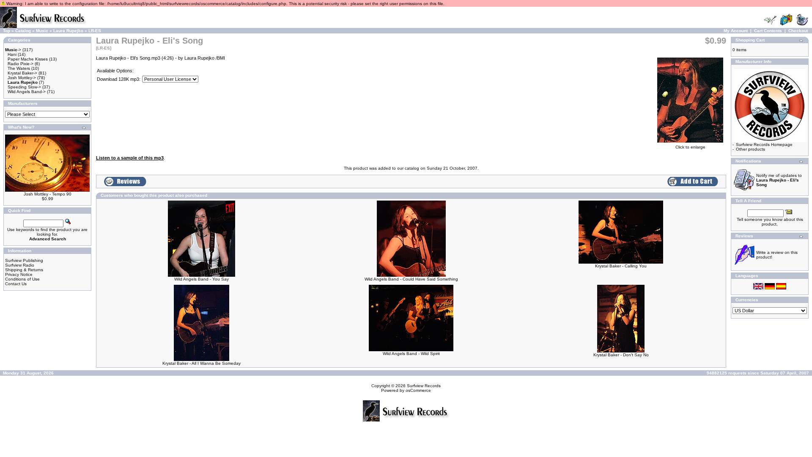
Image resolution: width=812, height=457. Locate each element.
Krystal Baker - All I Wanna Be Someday (201, 363)
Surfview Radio (19, 265)
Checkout (798, 30)
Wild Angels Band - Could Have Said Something (411, 279)
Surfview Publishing (24, 260)
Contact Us (16, 283)
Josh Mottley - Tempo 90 (47, 194)
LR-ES (94, 30)
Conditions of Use (22, 279)
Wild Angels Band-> (27, 91)
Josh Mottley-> (22, 77)
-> (13, 49)
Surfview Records (424, 385)
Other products (750, 149)
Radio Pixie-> (20, 63)
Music (42, 30)
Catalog (23, 30)
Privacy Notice (19, 274)
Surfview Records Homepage (764, 144)
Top (6, 30)
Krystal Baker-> (22, 73)
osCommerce (418, 390)
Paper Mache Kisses (28, 59)
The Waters (19, 68)
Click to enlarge (690, 147)
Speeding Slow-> (24, 87)
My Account (736, 30)
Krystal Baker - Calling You (621, 266)
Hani (12, 54)
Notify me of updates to (779, 180)
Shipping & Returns (24, 269)
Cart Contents (768, 30)
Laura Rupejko (68, 30)
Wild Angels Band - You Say (201, 279)
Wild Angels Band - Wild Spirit (411, 353)
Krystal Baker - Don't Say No (621, 354)
